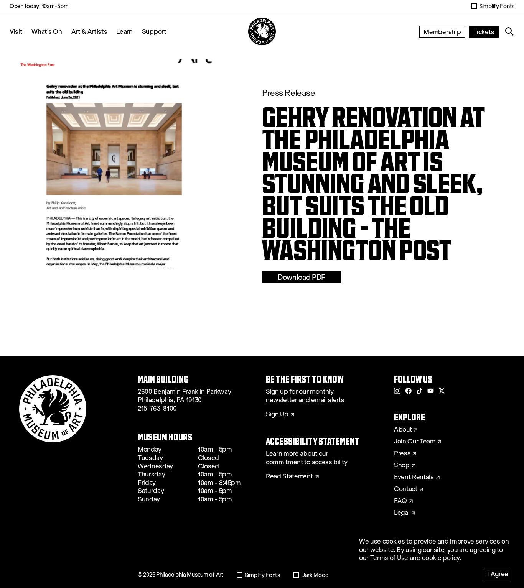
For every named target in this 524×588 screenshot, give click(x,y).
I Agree (497, 574)
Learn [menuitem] (124, 31)
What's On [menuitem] (46, 31)
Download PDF (301, 277)
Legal (401, 513)
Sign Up (277, 414)
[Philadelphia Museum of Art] (262, 31)
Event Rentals (414, 477)
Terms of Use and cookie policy (415, 558)
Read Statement (289, 476)
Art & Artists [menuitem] (89, 31)
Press (402, 453)
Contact (405, 489)
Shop (402, 465)
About (403, 430)
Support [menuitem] (154, 31)
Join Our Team (414, 442)
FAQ (400, 501)
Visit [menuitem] (16, 31)
